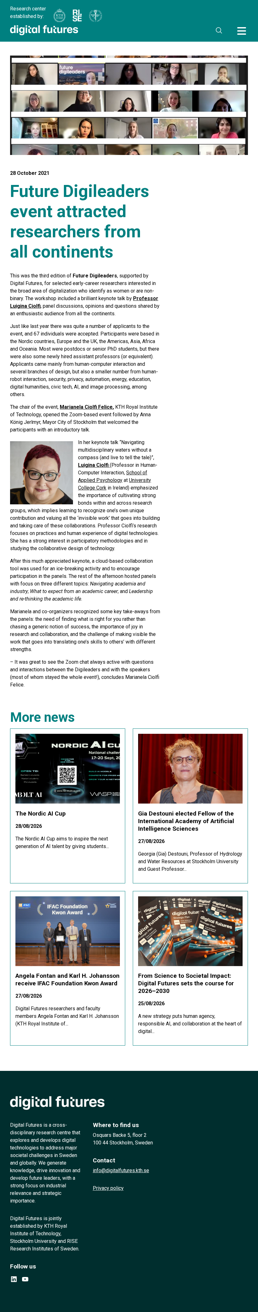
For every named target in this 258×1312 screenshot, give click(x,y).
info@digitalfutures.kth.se (121, 1170)
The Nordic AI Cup (40, 813)
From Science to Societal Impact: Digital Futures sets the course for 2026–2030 (186, 983)
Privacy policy (108, 1188)
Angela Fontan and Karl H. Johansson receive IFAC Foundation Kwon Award (67, 979)
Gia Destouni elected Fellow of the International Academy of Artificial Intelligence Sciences (186, 821)
